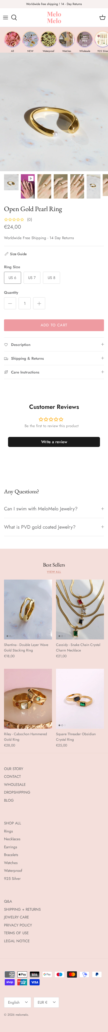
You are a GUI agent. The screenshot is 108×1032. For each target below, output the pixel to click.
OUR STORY (13, 769)
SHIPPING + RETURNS (22, 909)
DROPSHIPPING (17, 792)
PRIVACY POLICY (18, 925)
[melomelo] (54, 17)
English (14, 1002)
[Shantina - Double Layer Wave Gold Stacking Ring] (28, 609)
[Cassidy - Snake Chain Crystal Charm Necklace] (80, 609)
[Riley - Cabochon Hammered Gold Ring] (28, 699)
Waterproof (13, 870)
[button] (15, 254)
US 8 (51, 277)
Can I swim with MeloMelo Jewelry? (41, 508)
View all (54, 572)
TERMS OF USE (16, 933)
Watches (11, 863)
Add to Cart (54, 325)
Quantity (11, 292)
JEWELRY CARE (16, 917)
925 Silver (12, 878)
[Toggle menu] (5, 17)
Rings (8, 831)
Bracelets (11, 855)
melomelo (22, 1014)
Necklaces (12, 839)
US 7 (32, 277)
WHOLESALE (15, 784)
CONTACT (12, 776)
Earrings (10, 847)
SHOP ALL (12, 823)
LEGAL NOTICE (17, 941)
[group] (12, 42)
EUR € (42, 1002)
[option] (54, 112)
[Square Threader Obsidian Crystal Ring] (80, 699)
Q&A (8, 901)
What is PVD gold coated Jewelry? (40, 526)
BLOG (9, 800)
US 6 (12, 277)
